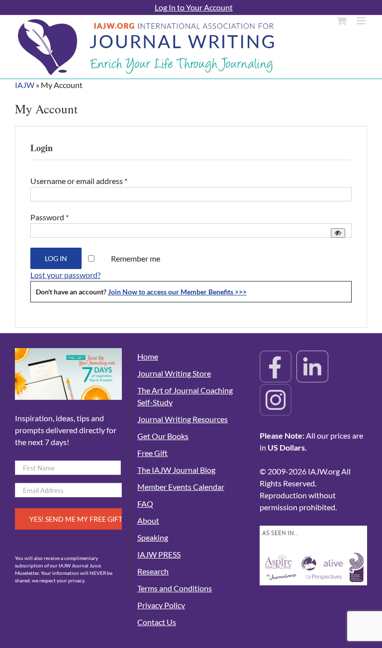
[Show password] (338, 233)
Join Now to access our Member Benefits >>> (177, 291)
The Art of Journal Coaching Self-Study (185, 396)
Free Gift (152, 453)
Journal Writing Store (174, 373)
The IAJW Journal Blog (176, 469)
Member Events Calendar (180, 486)
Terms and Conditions (174, 588)
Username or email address (78, 180)
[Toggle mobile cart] (342, 20)
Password (49, 217)
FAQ (145, 503)
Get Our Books (163, 436)
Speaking (152, 537)
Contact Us (156, 622)
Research (153, 571)
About (148, 520)
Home (147, 356)
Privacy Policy (161, 605)
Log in (56, 258)
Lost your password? (65, 274)
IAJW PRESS (159, 554)
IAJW (24, 85)
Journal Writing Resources (182, 419)
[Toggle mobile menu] (362, 20)
